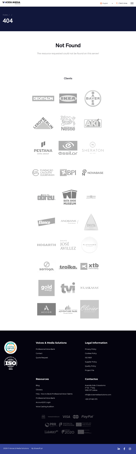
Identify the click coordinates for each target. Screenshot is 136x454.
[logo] (11, 3)
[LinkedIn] (119, 448)
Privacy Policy (90, 349)
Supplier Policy (91, 362)
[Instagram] (130, 448)
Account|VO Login (43, 402)
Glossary (39, 390)
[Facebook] (124, 448)
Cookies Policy (91, 353)
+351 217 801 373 (91, 399)
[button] (10, 347)
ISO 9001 (88, 358)
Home (5, 15)
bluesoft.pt (38, 448)
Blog (38, 385)
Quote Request (42, 358)
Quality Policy (90, 366)
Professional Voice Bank (45, 349)
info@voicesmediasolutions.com (98, 395)
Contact (39, 353)
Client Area (122, 3)
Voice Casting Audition (45, 407)
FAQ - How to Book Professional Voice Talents (54, 394)
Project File (89, 370)
